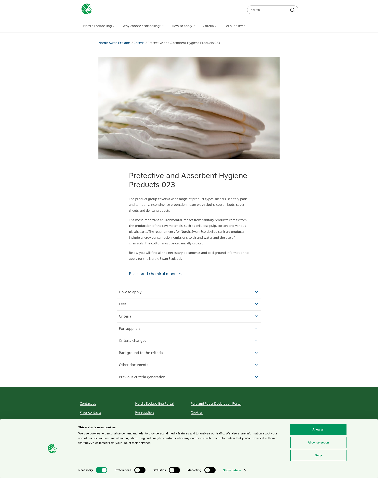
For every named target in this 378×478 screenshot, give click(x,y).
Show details (232, 470)
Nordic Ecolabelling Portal (154, 404)
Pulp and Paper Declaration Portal (216, 404)
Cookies (197, 413)
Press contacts (90, 413)
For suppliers (144, 413)
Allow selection (318, 442)
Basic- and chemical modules (155, 274)
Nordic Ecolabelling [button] (97, 26)
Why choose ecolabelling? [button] (141, 26)
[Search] (292, 10)
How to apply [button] (182, 26)
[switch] (139, 470)
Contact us (88, 404)
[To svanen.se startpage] (86, 10)
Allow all (318, 429)
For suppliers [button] (233, 26)
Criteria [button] (208, 26)
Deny (318, 455)
